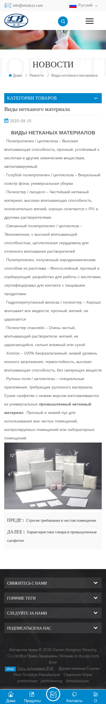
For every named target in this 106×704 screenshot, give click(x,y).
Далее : (16, 532)
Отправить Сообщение (53, 694)
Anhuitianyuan (77, 681)
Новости (37, 75)
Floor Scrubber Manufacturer (37, 674)
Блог (53, 662)
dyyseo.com (88, 656)
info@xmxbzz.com (28, 5)
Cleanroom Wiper (78, 674)
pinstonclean (27, 681)
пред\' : (16, 520)
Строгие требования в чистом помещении (61, 520)
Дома (17, 75)
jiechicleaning (51, 681)
